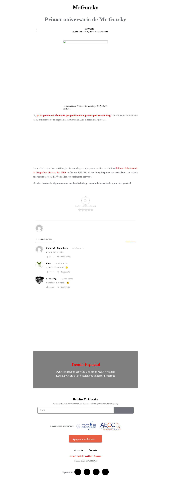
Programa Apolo (99, 32)
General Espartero (57, 248)
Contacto (93, 450)
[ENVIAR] (124, 410)
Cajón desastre (80, 32)
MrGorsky (85, 7)
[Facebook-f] (77, 472)
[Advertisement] (85, 144)
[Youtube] (96, 472)
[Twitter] (87, 472)
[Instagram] (105, 472)
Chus (48, 263)
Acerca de (78, 450)
